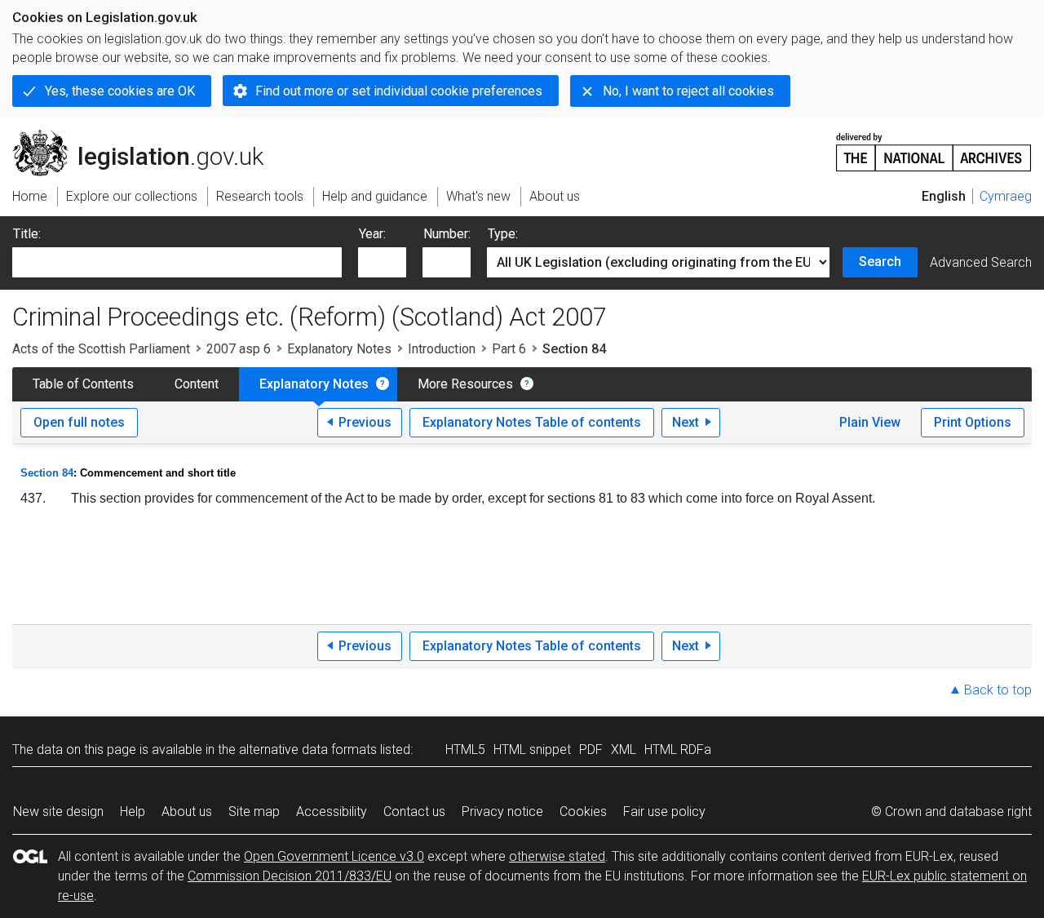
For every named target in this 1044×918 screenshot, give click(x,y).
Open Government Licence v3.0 (334, 856)
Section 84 (46, 473)
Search (880, 261)
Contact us (414, 811)
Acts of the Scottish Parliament (101, 349)
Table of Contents (83, 384)
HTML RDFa (677, 749)
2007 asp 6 (238, 349)
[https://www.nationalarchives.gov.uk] (934, 145)
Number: (447, 234)
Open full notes (79, 422)
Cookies (583, 811)
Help (132, 811)
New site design (58, 811)
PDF (591, 749)
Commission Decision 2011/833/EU (290, 876)
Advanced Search (981, 262)
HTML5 (465, 749)
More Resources (465, 384)
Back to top (998, 690)
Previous (365, 422)
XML (623, 749)
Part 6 (509, 349)
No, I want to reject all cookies (688, 91)
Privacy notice (502, 811)
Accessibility (331, 811)
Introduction (442, 349)
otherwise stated (557, 856)
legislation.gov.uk (147, 136)
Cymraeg (1006, 196)
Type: (503, 234)
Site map (254, 811)
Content (197, 384)
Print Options (972, 422)
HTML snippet (532, 749)
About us (186, 811)
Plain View (869, 422)
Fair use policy (664, 811)
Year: (372, 234)
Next (685, 422)
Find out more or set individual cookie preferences (398, 91)
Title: (27, 234)
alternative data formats (308, 749)
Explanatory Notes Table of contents (531, 422)
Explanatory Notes (339, 349)
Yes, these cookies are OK (120, 91)
